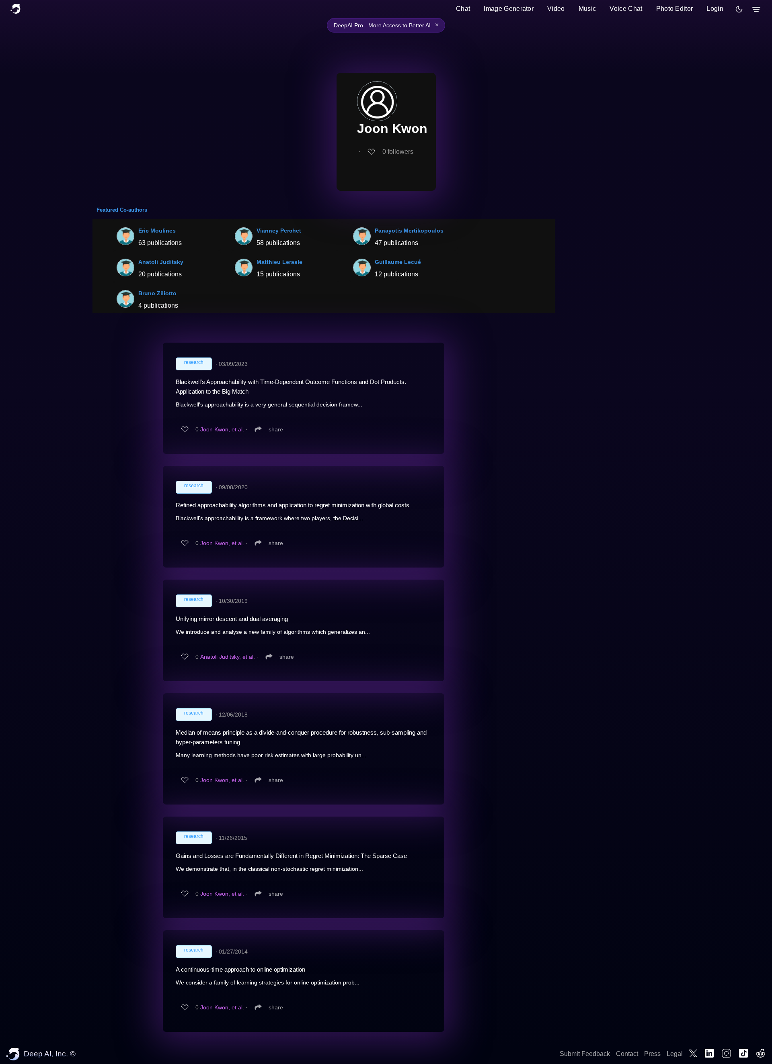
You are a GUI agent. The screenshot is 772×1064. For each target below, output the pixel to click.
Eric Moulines (157, 230)
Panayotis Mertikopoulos (409, 230)
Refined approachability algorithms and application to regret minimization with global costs (292, 505)
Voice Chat (626, 8)
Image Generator (509, 8)
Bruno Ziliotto (157, 293)
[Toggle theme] (739, 9)
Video (556, 8)
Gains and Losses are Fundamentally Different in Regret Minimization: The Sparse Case (291, 855)
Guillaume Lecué (398, 262)
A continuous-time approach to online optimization (240, 969)
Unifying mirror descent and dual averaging (232, 618)
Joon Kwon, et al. (222, 429)
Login (714, 8)
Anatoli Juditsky (160, 262)
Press (652, 1053)
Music (587, 8)
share (276, 429)
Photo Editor (674, 8)
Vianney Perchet (279, 230)
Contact (627, 1053)
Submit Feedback (585, 1053)
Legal (675, 1053)
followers (397, 151)
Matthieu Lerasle (279, 262)
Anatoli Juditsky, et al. (227, 657)
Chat (463, 8)
